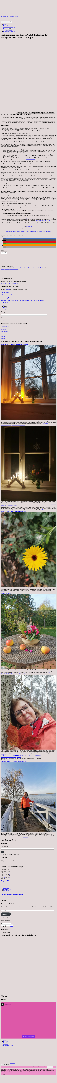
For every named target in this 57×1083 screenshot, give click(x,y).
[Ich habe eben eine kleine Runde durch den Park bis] (50, 1020)
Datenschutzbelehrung (5, 1061)
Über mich (5, 25)
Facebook (5, 302)
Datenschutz (9, 30)
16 (4, 875)
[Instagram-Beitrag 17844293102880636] (21, 1026)
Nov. (6, 881)
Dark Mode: (3, 1064)
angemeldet (7, 289)
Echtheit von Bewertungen (9, 31)
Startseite (5, 24)
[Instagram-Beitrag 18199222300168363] (35, 1016)
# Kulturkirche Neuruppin (13, 267)
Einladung (30, 267)
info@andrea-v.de (30, 226)
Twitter (4, 304)
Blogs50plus (3, 329)
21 (1, 877)
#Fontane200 (49, 231)
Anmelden (5, 886)
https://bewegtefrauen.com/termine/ (33, 218)
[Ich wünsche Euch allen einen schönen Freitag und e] (21, 1018)
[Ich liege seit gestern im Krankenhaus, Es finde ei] (21, 1010)
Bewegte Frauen (15, 118)
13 (9, 874)
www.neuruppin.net (30, 159)
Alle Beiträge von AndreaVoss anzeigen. (9, 283)
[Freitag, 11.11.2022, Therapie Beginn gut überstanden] (28, 586)
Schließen (3, 1074)
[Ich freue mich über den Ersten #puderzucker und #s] (50, 1011)
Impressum (5, 28)
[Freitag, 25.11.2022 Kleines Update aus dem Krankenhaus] (28, 419)
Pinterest (5, 307)
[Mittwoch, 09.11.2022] (28, 668)
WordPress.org (6, 890)
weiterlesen (45, 423)
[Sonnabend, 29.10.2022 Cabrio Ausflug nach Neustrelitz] (28, 832)
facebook (3, 336)
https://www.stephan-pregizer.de (43, 220)
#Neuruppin (3, 269)
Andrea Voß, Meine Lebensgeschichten (9, 16)
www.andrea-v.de (31, 228)
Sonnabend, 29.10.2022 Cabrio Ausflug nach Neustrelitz (14, 761)
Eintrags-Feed (6, 888)
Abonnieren (6, 914)
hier (40, 1071)
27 (9, 877)
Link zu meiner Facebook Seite (12, 895)
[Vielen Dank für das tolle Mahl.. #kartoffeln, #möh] (35, 1010)
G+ (4, 305)
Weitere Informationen (42, 1066)
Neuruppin (35, 267)
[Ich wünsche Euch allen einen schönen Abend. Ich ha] (7, 1020)
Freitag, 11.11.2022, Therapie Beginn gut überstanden (13, 511)
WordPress (12, 1063)
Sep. (3, 881)
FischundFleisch (4, 331)
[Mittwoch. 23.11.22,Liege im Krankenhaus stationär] (28, 500)
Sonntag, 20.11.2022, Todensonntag (9, 505)
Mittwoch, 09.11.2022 (6, 593)
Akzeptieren (50, 1066)
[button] (4, 238)
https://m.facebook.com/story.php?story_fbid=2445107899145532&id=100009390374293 (25, 231)
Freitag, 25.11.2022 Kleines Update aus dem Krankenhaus (14, 344)
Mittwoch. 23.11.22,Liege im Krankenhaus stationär (13, 425)
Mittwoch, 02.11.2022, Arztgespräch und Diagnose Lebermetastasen (16, 673)
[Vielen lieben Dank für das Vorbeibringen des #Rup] (7, 1029)
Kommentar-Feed (7, 889)
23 (4, 877)
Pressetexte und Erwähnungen (7, 320)
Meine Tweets (4, 863)
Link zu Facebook (5, 326)
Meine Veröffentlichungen (9, 27)
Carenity (2, 333)
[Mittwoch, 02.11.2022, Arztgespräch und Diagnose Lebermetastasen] (28, 749)
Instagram (5, 309)
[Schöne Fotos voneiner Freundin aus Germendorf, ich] (7, 1011)
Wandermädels (41, 267)
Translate (11, 926)
